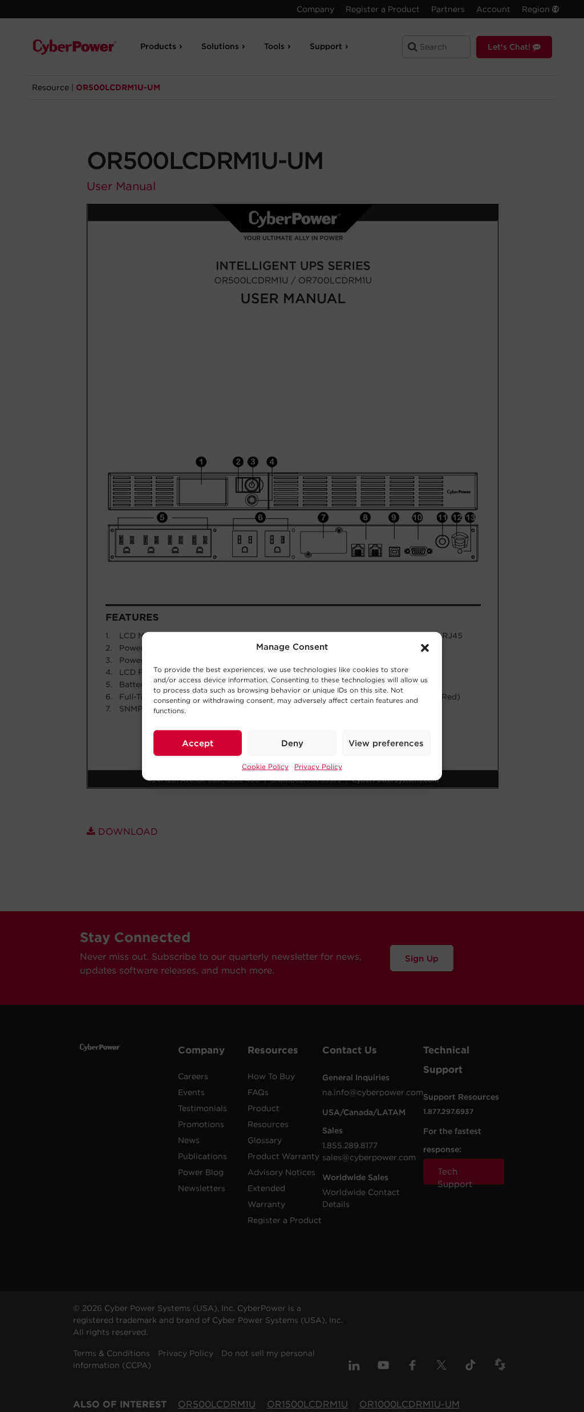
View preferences (386, 743)
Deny (292, 743)
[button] (425, 647)
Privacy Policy (318, 766)
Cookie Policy (265, 766)
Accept (197, 743)
